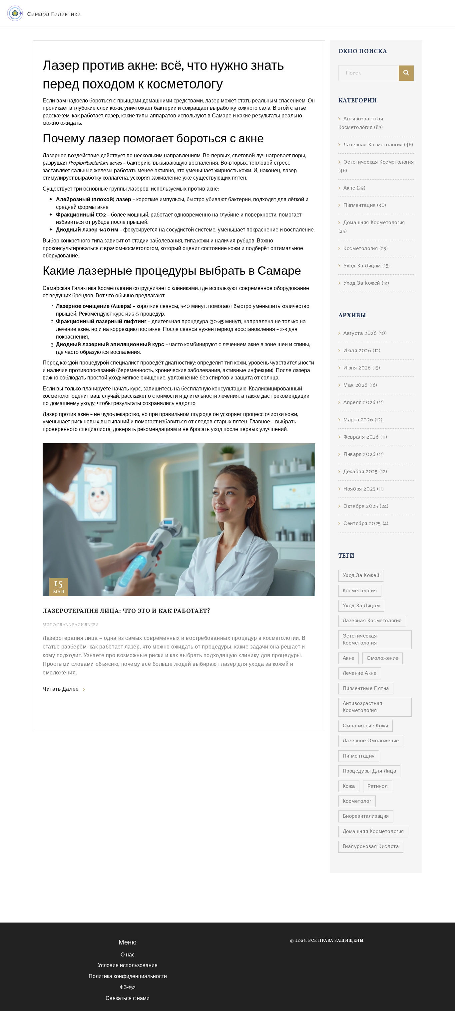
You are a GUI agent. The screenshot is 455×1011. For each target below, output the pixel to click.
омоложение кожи (365, 726)
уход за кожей (361, 575)
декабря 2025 (365, 472)
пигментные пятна (366, 688)
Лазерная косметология (378, 145)
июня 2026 (361, 368)
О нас (128, 954)
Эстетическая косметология (376, 166)
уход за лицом (361, 606)
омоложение (382, 658)
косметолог (357, 801)
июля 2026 (361, 351)
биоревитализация (366, 816)
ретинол (377, 786)
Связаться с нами (128, 998)
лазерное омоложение (371, 741)
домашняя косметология (373, 831)
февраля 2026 (365, 437)
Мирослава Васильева (71, 625)
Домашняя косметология (371, 226)
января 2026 (363, 454)
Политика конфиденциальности (128, 976)
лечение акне (360, 673)
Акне (354, 188)
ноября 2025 (363, 489)
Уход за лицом (366, 266)
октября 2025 (365, 506)
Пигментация (364, 205)
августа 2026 (365, 333)
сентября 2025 (365, 523)
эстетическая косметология (360, 639)
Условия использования (128, 965)
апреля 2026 (363, 402)
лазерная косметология (372, 621)
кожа (349, 786)
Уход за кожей (366, 283)
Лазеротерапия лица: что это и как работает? (127, 611)
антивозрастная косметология (362, 707)
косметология (360, 591)
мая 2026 (360, 385)
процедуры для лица (369, 771)
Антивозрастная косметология (360, 123)
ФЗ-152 (128, 987)
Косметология (365, 248)
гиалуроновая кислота (371, 846)
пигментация (359, 756)
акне (348, 658)
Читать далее (61, 689)
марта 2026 (362, 420)
